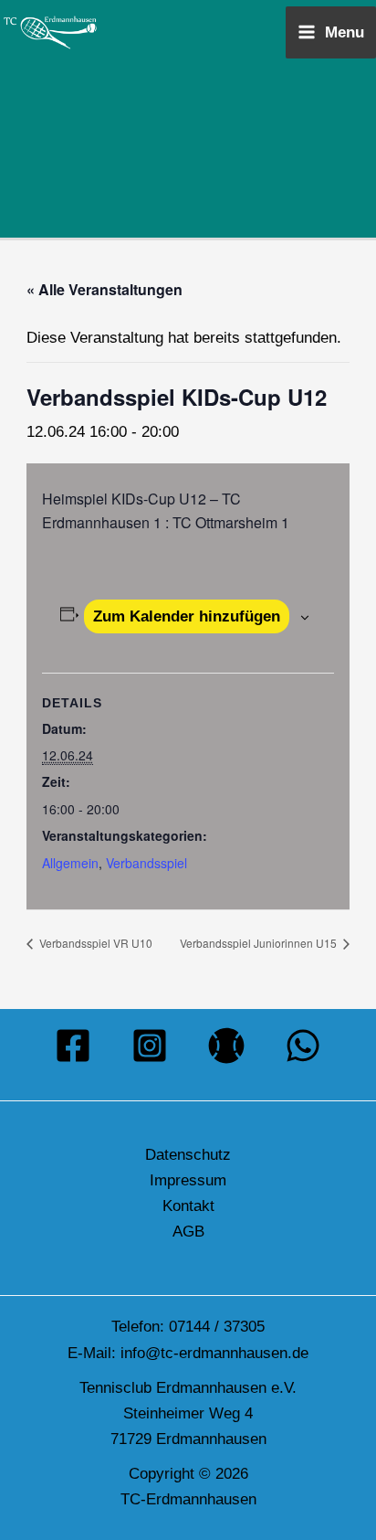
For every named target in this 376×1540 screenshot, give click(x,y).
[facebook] (73, 1045)
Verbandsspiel (146, 863)
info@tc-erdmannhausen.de (214, 1353)
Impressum (188, 1180)
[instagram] (149, 1045)
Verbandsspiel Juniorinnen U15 (259, 943)
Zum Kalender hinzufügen (186, 616)
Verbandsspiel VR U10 (94, 943)
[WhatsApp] (303, 1045)
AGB (188, 1231)
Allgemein (70, 863)
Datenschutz (188, 1154)
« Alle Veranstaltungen (104, 289)
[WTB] (226, 1045)
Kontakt (188, 1206)
